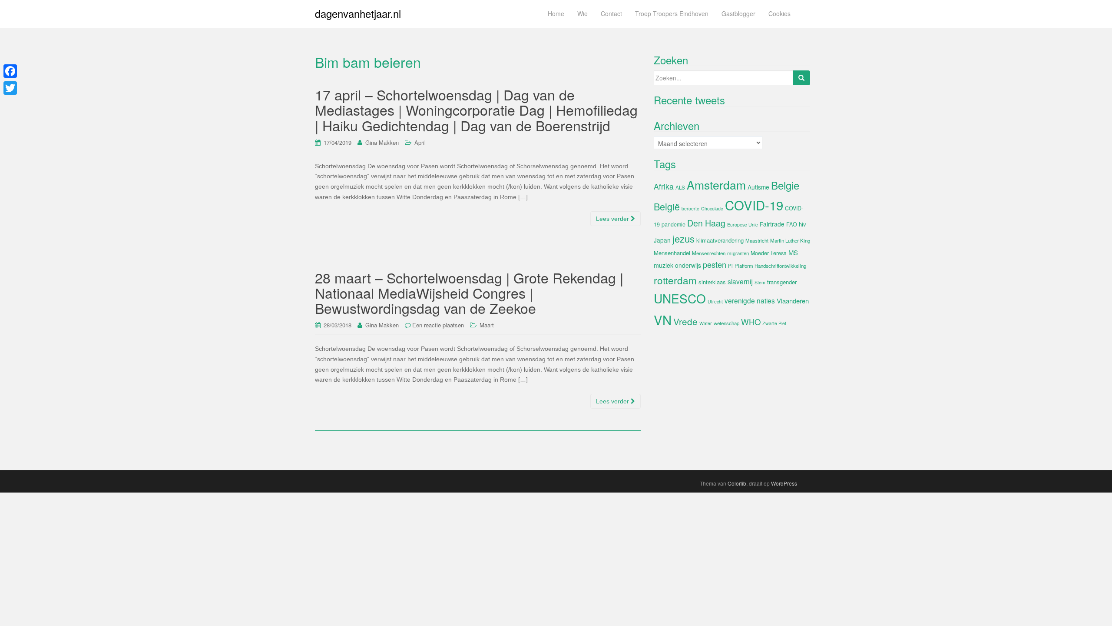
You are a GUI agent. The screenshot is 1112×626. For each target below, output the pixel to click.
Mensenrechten (708, 253)
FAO (791, 224)
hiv (802, 224)
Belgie (785, 185)
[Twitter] (10, 88)
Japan (662, 240)
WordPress (784, 483)
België (667, 206)
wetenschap (726, 323)
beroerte (690, 208)
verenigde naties (750, 300)
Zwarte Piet (774, 323)
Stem (760, 282)
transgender (782, 282)
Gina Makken (382, 142)
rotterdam (675, 280)
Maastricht (756, 240)
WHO (751, 321)
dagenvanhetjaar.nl (358, 13)
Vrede (685, 321)
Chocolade (712, 208)
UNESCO (680, 298)
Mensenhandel (672, 253)
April (420, 142)
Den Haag (706, 223)
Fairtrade (772, 224)
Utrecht (715, 301)
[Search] (801, 77)
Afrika (664, 186)
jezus (683, 238)
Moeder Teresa (769, 253)
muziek (663, 265)
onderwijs (688, 265)
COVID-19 (754, 205)
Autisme (758, 187)
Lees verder (613, 218)
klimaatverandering (720, 240)
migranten (738, 253)
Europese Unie (742, 224)
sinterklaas (712, 282)
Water (705, 323)
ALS (680, 187)
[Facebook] (10, 71)
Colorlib (737, 483)
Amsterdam (716, 184)
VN (663, 319)
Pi (730, 265)
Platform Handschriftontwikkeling (770, 265)
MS (793, 252)
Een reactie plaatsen (438, 325)
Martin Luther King (790, 240)
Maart (487, 325)
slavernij (740, 281)
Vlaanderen (793, 300)
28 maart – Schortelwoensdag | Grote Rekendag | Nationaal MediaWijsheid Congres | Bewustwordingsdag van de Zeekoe (469, 292)
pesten (714, 264)
